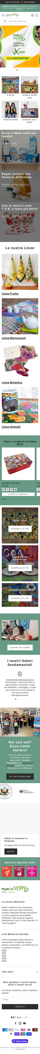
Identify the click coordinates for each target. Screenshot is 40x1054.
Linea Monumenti (14, 338)
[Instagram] (20, 1023)
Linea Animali (11, 426)
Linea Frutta (10, 293)
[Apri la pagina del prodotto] (10, 84)
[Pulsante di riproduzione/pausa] (6, 624)
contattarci (18, 8)
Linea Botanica (12, 382)
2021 (4, 953)
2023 (4, 958)
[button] (20, 21)
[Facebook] (15, 1023)
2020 (4, 950)
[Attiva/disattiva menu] (3, 15)
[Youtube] (24, 1023)
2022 (4, 955)
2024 (4, 961)
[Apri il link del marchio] (27, 791)
